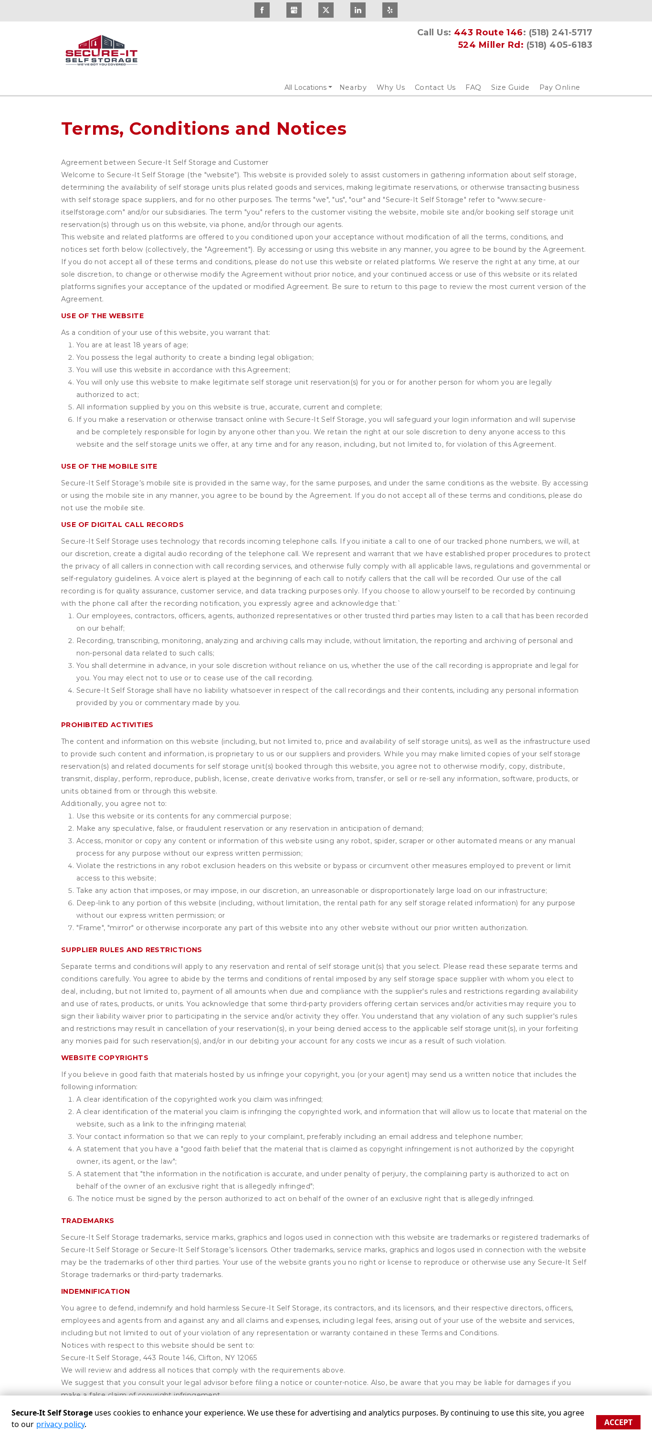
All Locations (305, 87)
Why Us (391, 87)
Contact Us (435, 87)
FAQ (473, 87)
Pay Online (560, 87)
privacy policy (60, 1424)
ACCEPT (618, 1422)
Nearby (353, 87)
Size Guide (510, 87)
